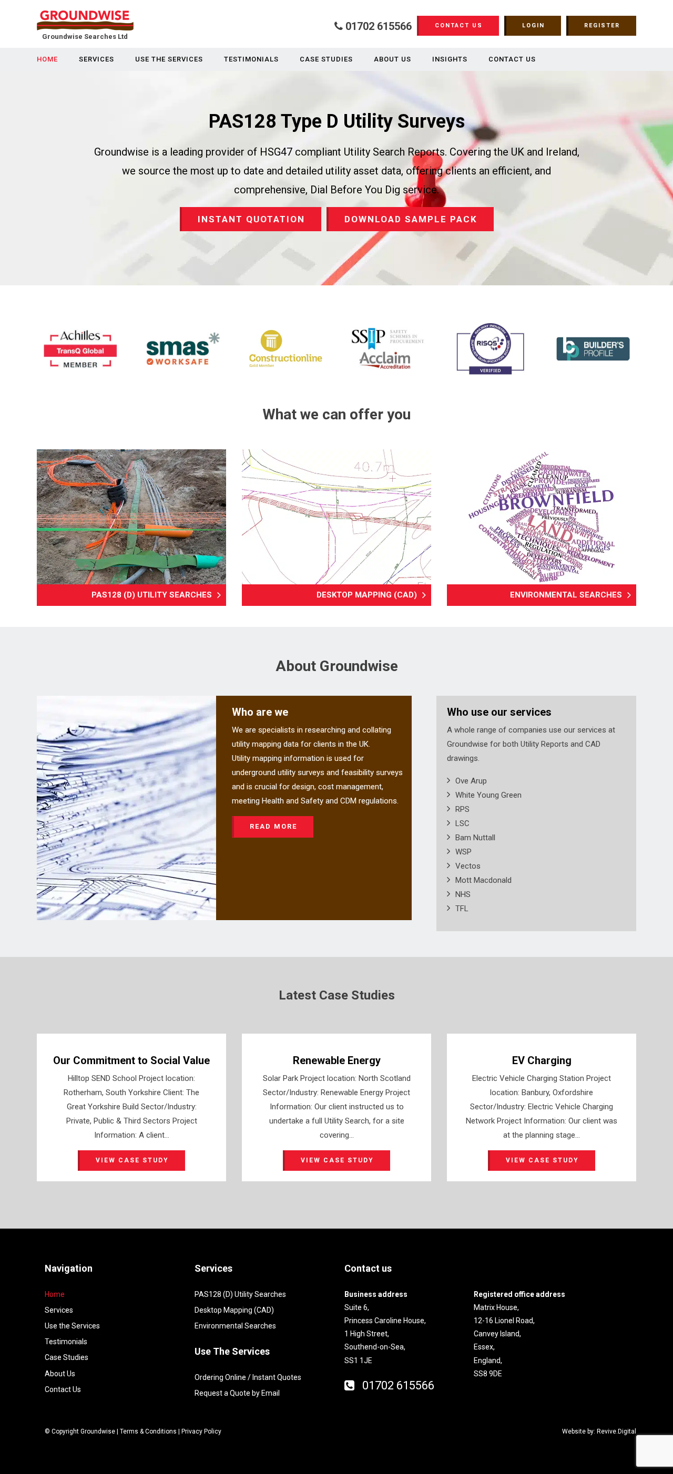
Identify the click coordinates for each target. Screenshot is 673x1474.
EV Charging (542, 1060)
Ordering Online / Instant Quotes (248, 1377)
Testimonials (251, 59)
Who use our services (499, 712)
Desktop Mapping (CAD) (367, 595)
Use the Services (169, 59)
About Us (392, 59)
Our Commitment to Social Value (131, 1060)
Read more (273, 826)
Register (602, 25)
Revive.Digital (616, 1431)
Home (47, 59)
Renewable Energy (337, 1060)
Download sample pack (410, 219)
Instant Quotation (251, 219)
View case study (132, 1160)
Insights (449, 59)
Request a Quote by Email (237, 1393)
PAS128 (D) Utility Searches (151, 595)
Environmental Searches (566, 595)
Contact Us (459, 25)
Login (533, 25)
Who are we (260, 712)
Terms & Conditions (148, 1431)
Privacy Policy (201, 1431)
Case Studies (326, 59)
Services (96, 59)
